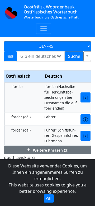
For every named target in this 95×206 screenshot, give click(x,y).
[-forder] (85, 97)
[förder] (85, 136)
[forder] (85, 119)
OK (48, 198)
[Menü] (43, 28)
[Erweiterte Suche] (87, 56)
